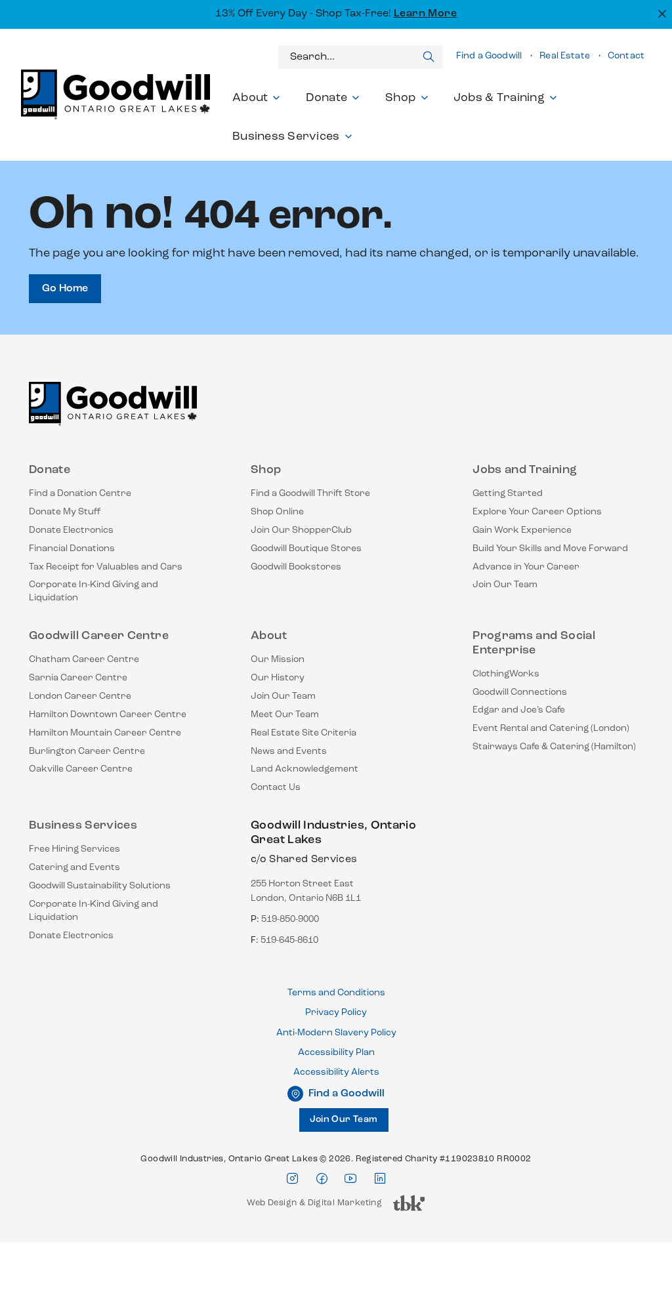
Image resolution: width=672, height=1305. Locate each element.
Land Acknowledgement (304, 769)
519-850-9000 (290, 919)
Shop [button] (400, 98)
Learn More (425, 14)
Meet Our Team (285, 715)
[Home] (113, 409)
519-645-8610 (289, 940)
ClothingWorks (505, 674)
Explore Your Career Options (537, 512)
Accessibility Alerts (336, 1072)
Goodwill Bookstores (296, 567)
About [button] (250, 98)
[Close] (660, 12)
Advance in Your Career (525, 567)
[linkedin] (380, 1179)
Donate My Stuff (65, 512)
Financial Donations (72, 549)
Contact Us (276, 788)
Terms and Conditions (336, 993)
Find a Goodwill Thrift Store (310, 494)
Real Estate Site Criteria (303, 733)
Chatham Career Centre (84, 660)
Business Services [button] (286, 137)
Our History (277, 678)
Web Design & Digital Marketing (314, 1206)
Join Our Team (504, 585)
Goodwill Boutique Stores (306, 549)
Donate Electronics (71, 530)
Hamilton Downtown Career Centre (107, 715)
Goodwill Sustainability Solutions (100, 886)
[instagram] (292, 1179)
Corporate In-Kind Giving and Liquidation (93, 591)
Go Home (65, 288)
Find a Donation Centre (80, 494)
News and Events (289, 751)
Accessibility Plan (336, 1053)
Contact (626, 56)
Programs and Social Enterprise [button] (533, 644)
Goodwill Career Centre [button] (99, 636)
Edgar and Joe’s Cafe (518, 710)
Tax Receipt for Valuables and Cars (105, 567)
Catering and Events (74, 868)
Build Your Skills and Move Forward (550, 549)
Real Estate (564, 56)
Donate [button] (327, 98)
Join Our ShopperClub (301, 530)
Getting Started (507, 494)
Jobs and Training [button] (524, 470)
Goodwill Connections (519, 692)
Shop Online (277, 512)
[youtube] (350, 1179)
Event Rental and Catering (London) (550, 729)
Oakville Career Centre (81, 769)
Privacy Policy (336, 1013)
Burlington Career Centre (87, 751)
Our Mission (277, 660)
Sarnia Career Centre (78, 678)
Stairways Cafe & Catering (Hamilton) (554, 747)
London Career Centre (80, 696)
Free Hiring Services (74, 849)
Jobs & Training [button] (499, 98)
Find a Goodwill (489, 56)
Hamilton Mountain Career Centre (105, 733)
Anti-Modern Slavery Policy (336, 1033)
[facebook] (321, 1179)
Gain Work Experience (522, 530)
